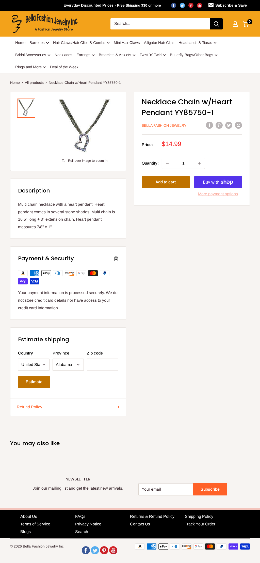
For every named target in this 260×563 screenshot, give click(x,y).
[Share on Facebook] (209, 125)
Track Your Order (200, 524)
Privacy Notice (88, 524)
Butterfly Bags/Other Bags (191, 55)
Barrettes (37, 42)
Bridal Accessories (30, 55)
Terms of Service (35, 524)
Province (61, 353)
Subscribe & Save (231, 5)
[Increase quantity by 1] (199, 163)
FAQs (80, 516)
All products (34, 83)
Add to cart (165, 182)
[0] (245, 24)
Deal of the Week (64, 67)
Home (20, 42)
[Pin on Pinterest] (219, 125)
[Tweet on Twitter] (228, 125)
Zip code (95, 353)
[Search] (216, 23)
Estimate (34, 382)
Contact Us (140, 524)
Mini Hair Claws (127, 42)
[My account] (235, 24)
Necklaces (63, 55)
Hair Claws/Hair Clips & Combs (79, 42)
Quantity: (150, 163)
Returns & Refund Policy (152, 516)
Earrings (83, 55)
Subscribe (210, 489)
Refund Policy (29, 407)
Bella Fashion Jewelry (164, 125)
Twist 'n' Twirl (150, 55)
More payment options (218, 194)
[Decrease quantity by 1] (167, 163)
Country (25, 353)
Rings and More (28, 67)
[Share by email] (238, 125)
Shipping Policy (199, 516)
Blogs (25, 531)
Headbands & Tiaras (195, 42)
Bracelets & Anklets (115, 55)
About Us (28, 516)
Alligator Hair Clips (159, 42)
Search (81, 531)
